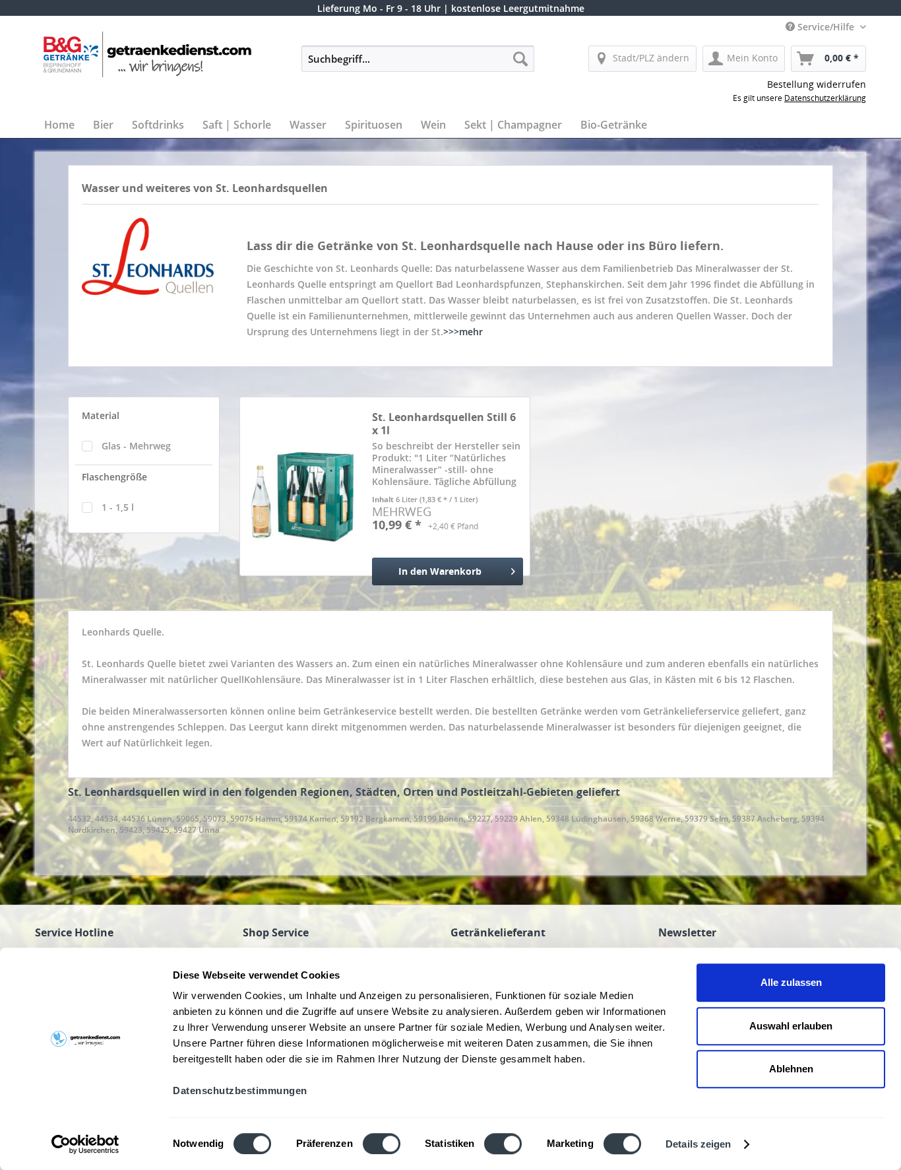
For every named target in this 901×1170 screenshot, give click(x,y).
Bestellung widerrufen (816, 84)
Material (100, 415)
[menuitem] (417, 59)
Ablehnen (791, 1068)
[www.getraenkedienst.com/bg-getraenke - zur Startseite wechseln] (163, 54)
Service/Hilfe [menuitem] (826, 26)
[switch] (381, 1143)
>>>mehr (463, 331)
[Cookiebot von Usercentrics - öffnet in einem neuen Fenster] (85, 1144)
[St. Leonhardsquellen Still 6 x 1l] (303, 497)
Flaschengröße (114, 477)
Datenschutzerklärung (825, 98)
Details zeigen (698, 1144)
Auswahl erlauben (790, 1025)
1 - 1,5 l (118, 507)
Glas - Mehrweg (136, 445)
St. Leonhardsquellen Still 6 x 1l (444, 423)
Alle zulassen (791, 982)
